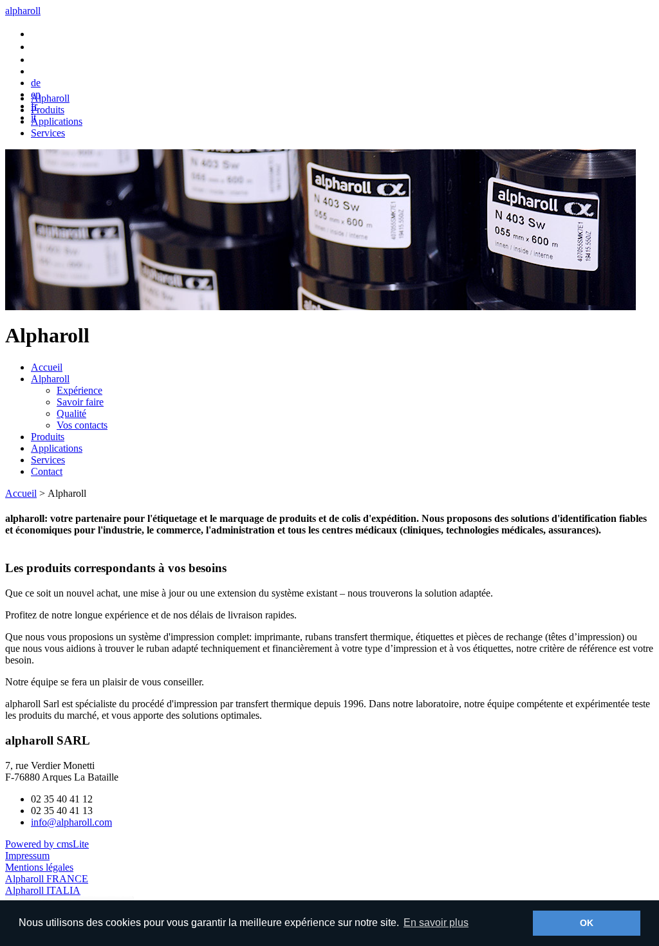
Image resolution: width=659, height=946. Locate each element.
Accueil (46, 367)
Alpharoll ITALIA (42, 890)
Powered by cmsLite (47, 844)
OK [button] (586, 923)
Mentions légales (39, 867)
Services (48, 132)
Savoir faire (80, 401)
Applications (56, 121)
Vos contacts (82, 425)
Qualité (71, 413)
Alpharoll (50, 98)
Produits (47, 109)
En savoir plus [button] (436, 922)
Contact (46, 471)
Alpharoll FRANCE (46, 878)
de (36, 82)
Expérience (79, 390)
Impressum (27, 855)
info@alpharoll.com (71, 822)
